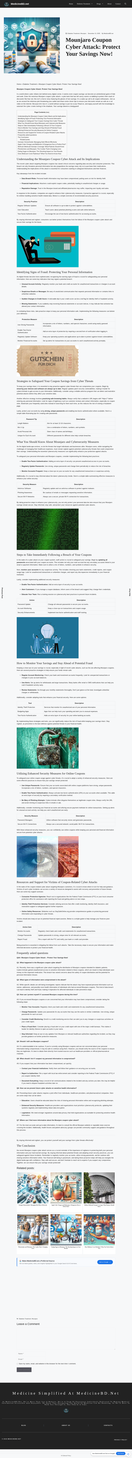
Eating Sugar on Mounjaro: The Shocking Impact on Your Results (40, 151)
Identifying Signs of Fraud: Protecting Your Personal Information (39, 118)
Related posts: (25, 139)
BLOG (23, 1425)
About (109, 4)
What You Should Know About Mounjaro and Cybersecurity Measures (41, 123)
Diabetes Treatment (83, 4)
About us (66, 1425)
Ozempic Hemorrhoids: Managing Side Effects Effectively (37, 142)
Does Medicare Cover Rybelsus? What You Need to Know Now (39, 154)
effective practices (27, 780)
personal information (43, 166)
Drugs (99, 4)
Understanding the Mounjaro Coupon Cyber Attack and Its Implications (42, 116)
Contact (118, 4)
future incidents (90, 594)
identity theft (101, 178)
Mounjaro (83, 33)
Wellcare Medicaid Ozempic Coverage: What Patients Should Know (41, 146)
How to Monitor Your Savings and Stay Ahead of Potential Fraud (40, 128)
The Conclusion (23, 137)
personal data (82, 502)
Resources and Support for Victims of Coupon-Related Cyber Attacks (41, 132)
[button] (125, 4)
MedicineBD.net (20, 4)
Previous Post (2, 593)
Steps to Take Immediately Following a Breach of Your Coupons (39, 125)
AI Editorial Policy (66, 1455)
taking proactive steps (27, 502)
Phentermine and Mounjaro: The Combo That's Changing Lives (39, 149)
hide (47, 112)
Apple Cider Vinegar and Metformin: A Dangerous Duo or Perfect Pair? (42, 144)
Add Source (121, 1453)
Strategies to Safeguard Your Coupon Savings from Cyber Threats (40, 121)
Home (71, 4)
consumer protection (103, 164)
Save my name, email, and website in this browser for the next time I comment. (47, 1364)
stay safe (48, 505)
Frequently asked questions (27, 135)
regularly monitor (58, 1155)
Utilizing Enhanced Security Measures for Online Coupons (38, 130)
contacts (108, 1425)
